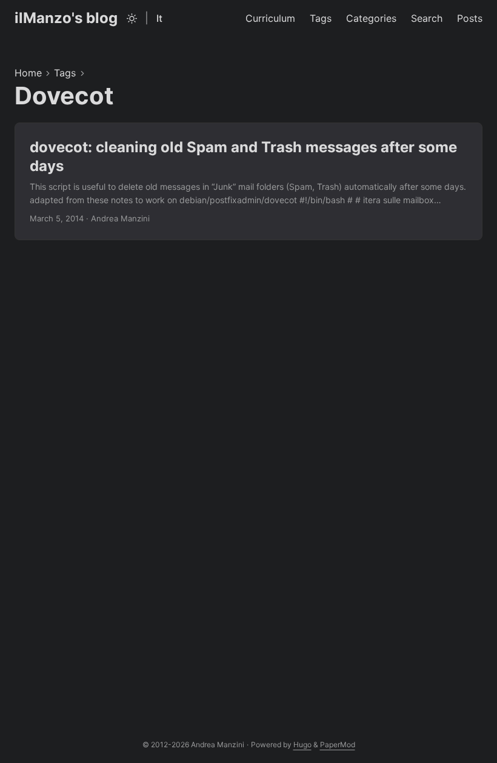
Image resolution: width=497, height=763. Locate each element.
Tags (65, 73)
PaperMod (337, 744)
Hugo (302, 744)
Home (28, 73)
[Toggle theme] (132, 18)
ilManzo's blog (66, 18)
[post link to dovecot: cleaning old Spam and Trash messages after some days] (248, 181)
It (159, 18)
